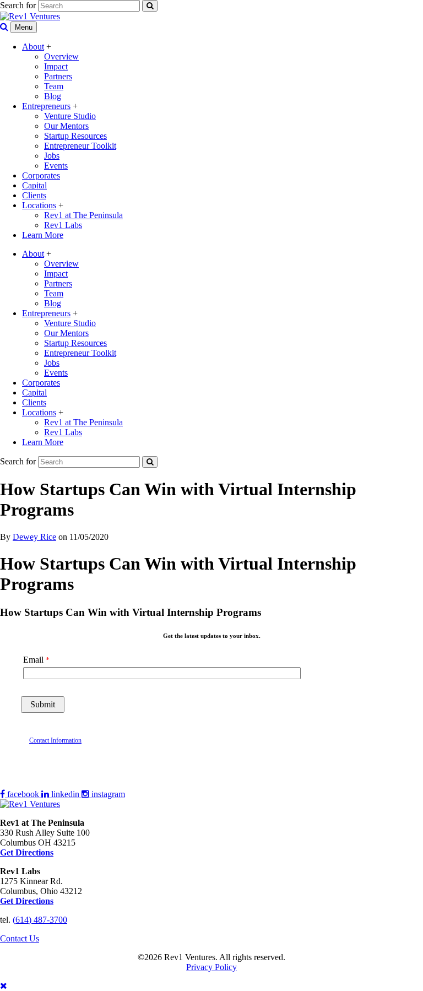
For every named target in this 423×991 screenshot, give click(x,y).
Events (56, 165)
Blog (52, 96)
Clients (34, 195)
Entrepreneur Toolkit (80, 145)
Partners (58, 76)
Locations (39, 205)
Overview (61, 56)
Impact (56, 66)
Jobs (51, 155)
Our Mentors (66, 126)
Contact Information (55, 740)
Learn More (42, 235)
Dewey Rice (34, 536)
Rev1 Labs (63, 225)
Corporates (41, 175)
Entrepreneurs (46, 106)
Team (53, 86)
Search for (18, 5)
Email (33, 659)
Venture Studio (70, 116)
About (33, 46)
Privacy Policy (211, 967)
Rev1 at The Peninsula (83, 215)
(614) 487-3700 (40, 919)
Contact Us (19, 938)
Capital (34, 185)
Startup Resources (75, 135)
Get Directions (26, 901)
